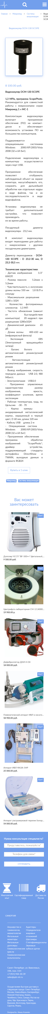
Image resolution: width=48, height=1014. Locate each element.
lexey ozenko (24, 1012)
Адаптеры (31, 927)
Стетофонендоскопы (36, 942)
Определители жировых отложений (33, 933)
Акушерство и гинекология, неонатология (14, 930)
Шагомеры (31, 939)
